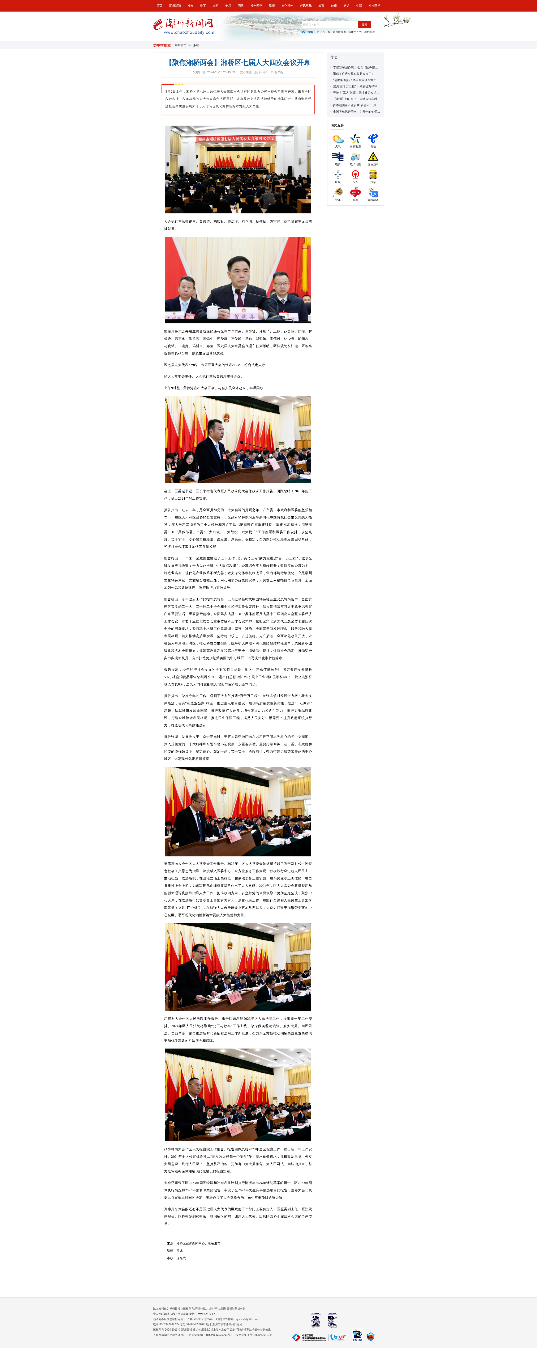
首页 (159, 5)
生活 (359, 5)
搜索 (364, 24)
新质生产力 (355, 32)
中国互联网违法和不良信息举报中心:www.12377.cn (184, 1313)
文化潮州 (287, 5)
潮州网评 (256, 5)
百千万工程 (323, 32)
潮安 (190, 5)
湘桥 (216, 5)
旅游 (346, 5)
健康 (334, 5)
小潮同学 (375, 5)
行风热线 (306, 5)
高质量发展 (339, 32)
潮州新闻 (175, 5)
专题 (228, 5)
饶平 (203, 5)
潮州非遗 (369, 32)
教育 (321, 5)
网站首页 (180, 45)
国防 (241, 5)
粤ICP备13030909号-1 (219, 1334)
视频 (272, 5)
